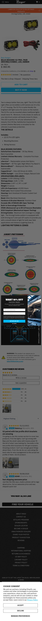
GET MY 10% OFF (14, 321)
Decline (20, 611)
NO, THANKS (14, 323)
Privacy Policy (32, 600)
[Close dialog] (40, 297)
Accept (20, 605)
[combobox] (5, 313)
